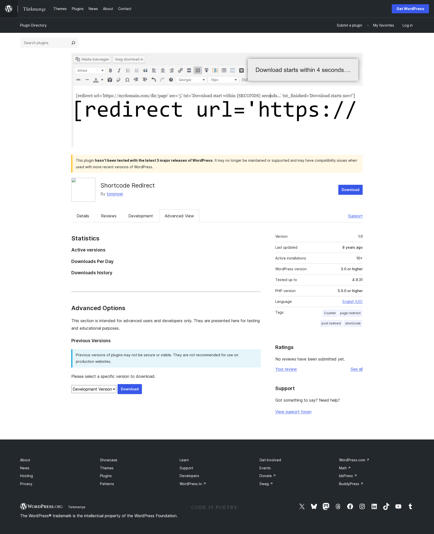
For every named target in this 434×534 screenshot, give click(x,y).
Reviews (109, 215)
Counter (330, 313)
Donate (267, 476)
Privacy (26, 484)
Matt (345, 468)
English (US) (353, 301)
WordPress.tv (193, 484)
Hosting (26, 476)
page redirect (350, 313)
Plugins (106, 476)
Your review (286, 369)
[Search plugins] (73, 43)
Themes (107, 468)
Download (350, 190)
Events (265, 468)
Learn (184, 460)
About (25, 460)
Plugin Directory (33, 25)
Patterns (107, 484)
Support (355, 215)
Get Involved (270, 460)
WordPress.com (354, 460)
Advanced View (179, 215)
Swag (266, 484)
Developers (189, 476)
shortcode (353, 323)
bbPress (348, 476)
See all (357, 369)
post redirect (331, 323)
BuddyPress (351, 484)
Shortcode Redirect (127, 185)
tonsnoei (115, 193)
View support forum (293, 411)
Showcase (108, 460)
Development (140, 215)
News (24, 468)
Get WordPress (410, 9)
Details (83, 215)
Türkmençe (76, 507)
